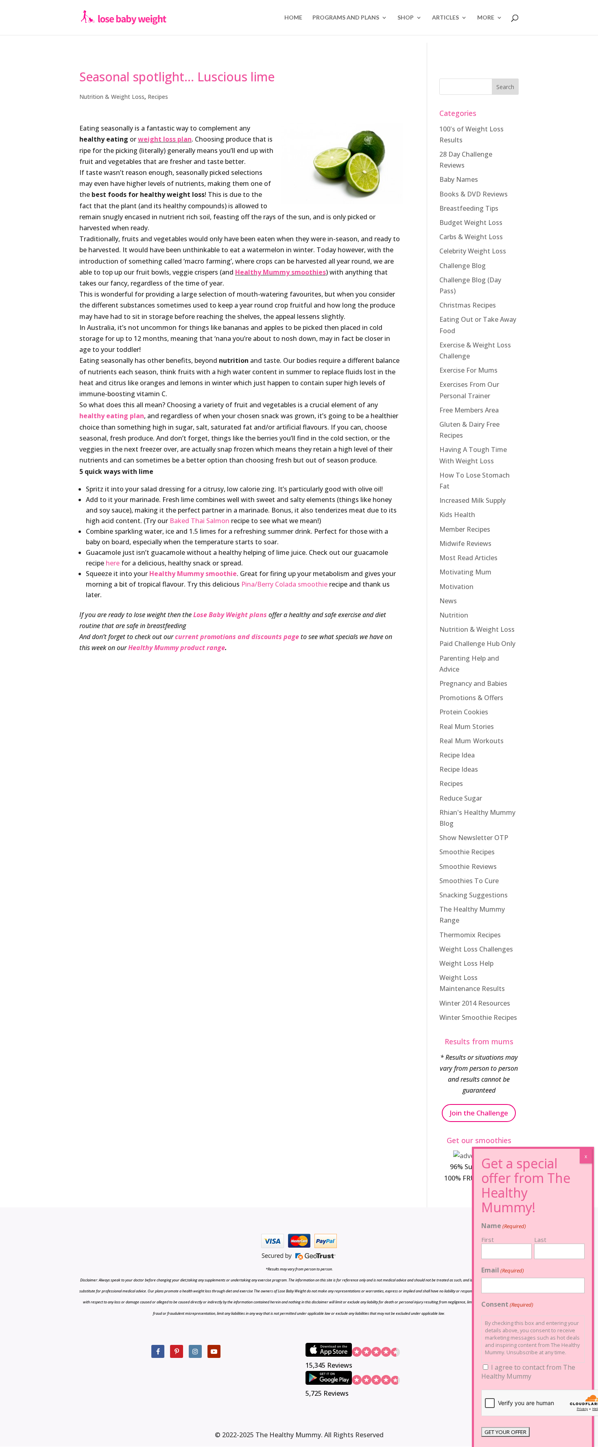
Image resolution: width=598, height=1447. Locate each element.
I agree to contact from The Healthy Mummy (528, 1372)
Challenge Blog (462, 265)
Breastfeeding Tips (468, 208)
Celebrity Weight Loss (472, 251)
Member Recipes (464, 529)
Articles (445, 18)
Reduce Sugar (460, 798)
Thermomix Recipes (470, 934)
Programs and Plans (345, 18)
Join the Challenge (479, 1112)
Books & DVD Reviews (473, 194)
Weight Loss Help (466, 963)
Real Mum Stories (466, 726)
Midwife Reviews (465, 543)
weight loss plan (165, 139)
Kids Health (457, 514)
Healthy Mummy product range (176, 647)
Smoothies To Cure (469, 880)
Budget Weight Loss (470, 222)
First (487, 1239)
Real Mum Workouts (471, 740)
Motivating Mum (465, 571)
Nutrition (453, 615)
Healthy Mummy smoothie (193, 573)
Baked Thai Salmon (199, 520)
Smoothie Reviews (468, 866)
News (448, 600)
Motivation (456, 586)
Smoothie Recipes (467, 851)
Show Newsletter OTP (473, 837)
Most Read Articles (468, 557)
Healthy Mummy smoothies (280, 272)
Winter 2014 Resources (474, 1003)
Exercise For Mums (468, 370)
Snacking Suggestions (473, 894)
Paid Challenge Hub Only (477, 643)
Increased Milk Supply (472, 500)
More (485, 18)
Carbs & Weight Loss (471, 236)
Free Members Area (469, 410)
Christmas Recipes (467, 305)
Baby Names (458, 179)
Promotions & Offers (471, 697)
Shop (405, 18)
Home (293, 18)
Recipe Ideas (458, 769)
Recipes (158, 96)
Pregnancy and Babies (473, 683)
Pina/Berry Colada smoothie (283, 584)
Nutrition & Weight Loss (111, 96)
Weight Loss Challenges (476, 949)
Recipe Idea (457, 755)
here (113, 563)
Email (502, 1270)
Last (540, 1239)
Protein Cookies (463, 711)
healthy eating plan (111, 415)
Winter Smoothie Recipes (478, 1017)
